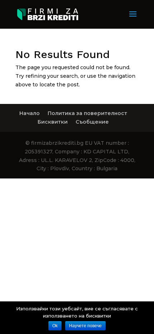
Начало (29, 113)
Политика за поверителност (87, 113)
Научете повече (85, 325)
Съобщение (92, 122)
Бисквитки (53, 122)
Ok (55, 325)
